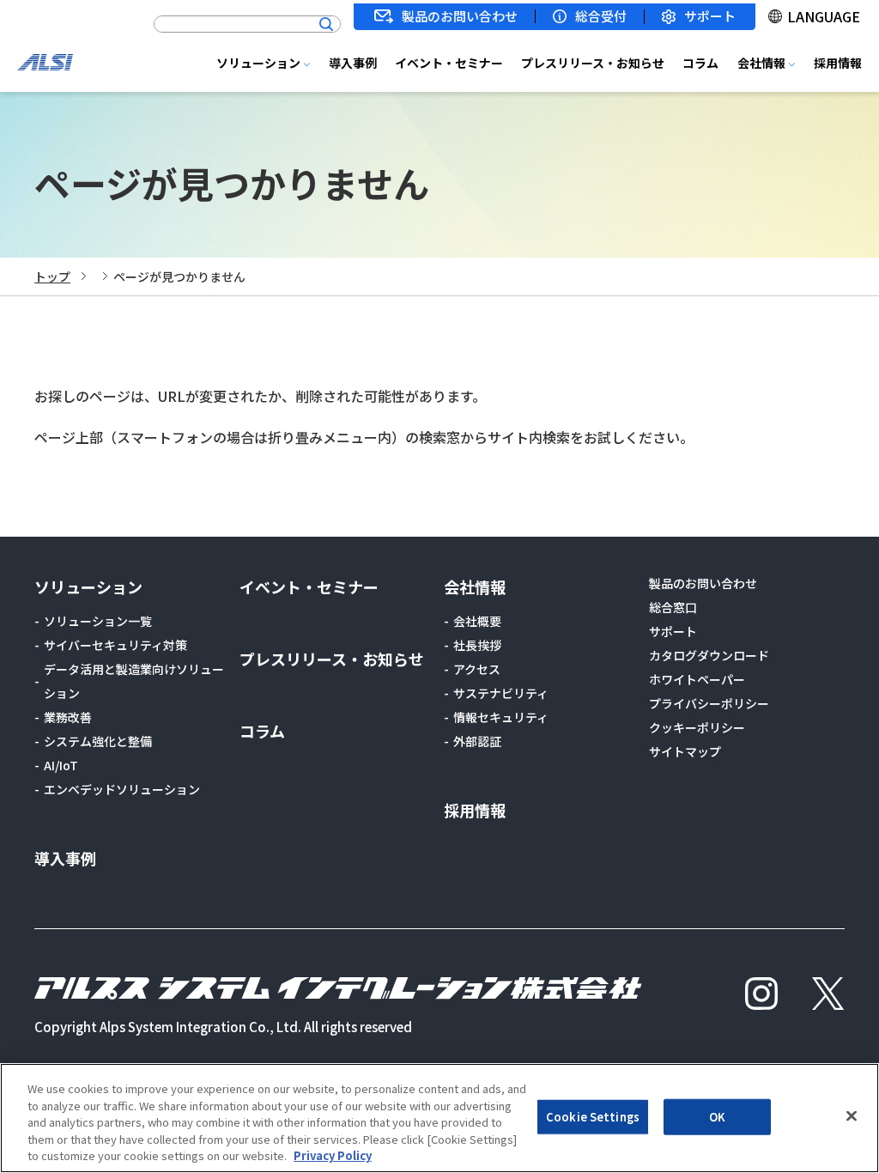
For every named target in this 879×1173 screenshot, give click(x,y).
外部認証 (477, 741)
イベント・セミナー (449, 62)
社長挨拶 (477, 644)
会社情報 (761, 62)
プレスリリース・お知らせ (592, 62)
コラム (700, 62)
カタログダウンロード (709, 655)
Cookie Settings (593, 1117)
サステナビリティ (501, 693)
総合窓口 (673, 607)
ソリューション (258, 62)
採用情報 (838, 62)
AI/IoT (61, 765)
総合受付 (601, 16)
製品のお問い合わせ (460, 16)
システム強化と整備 (98, 741)
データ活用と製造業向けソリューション (134, 681)
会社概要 (477, 620)
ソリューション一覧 (98, 620)
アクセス (476, 669)
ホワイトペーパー (697, 679)
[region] (439, 1118)
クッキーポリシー (697, 727)
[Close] (851, 1116)
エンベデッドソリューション (122, 789)
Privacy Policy (333, 1155)
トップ (52, 276)
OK (717, 1117)
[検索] (326, 24)
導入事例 (353, 62)
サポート (710, 16)
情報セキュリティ (501, 717)
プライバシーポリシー (709, 703)
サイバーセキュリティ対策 (115, 644)
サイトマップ (685, 751)
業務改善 (68, 717)
